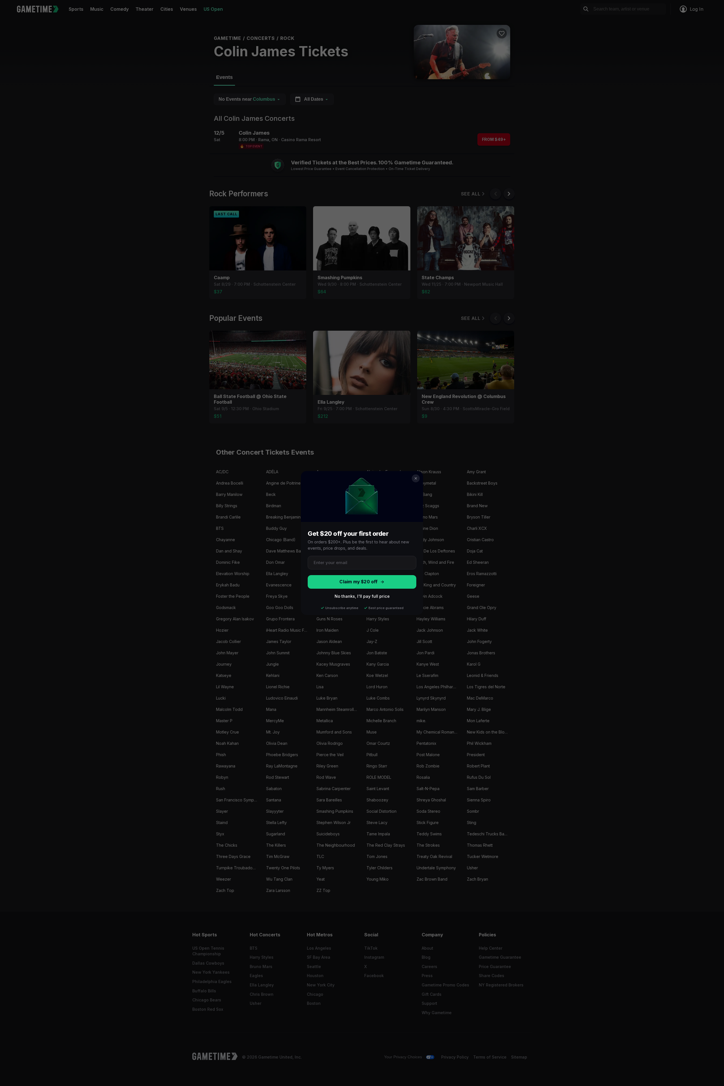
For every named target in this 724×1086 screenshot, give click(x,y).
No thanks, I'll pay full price (362, 596)
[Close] (416, 478)
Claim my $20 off (358, 581)
